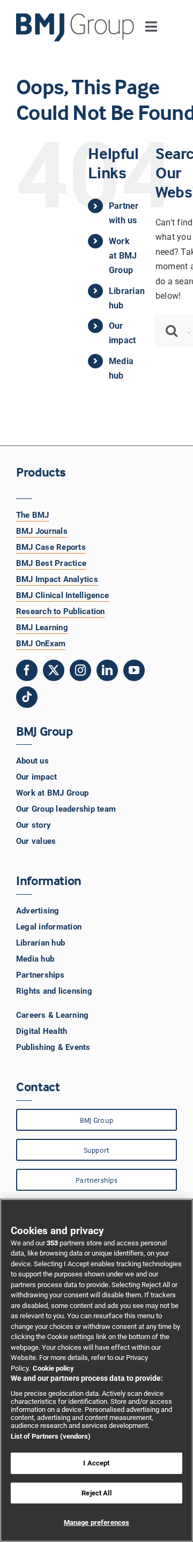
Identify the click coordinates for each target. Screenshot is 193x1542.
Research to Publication (60, 611)
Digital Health (41, 1031)
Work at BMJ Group (123, 255)
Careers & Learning (52, 1015)
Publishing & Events (53, 1047)
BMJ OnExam (40, 643)
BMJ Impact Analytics (57, 579)
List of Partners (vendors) (51, 1436)
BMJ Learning (42, 627)
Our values (36, 841)
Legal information (48, 927)
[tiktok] (27, 697)
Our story (33, 825)
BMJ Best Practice (51, 563)
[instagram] (80, 670)
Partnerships (40, 975)
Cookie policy (53, 1368)
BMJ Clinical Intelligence (62, 595)
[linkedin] (107, 670)
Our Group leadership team (66, 809)
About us (32, 761)
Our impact (36, 777)
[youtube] (134, 670)
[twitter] (53, 670)
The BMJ (32, 515)
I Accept (96, 1463)
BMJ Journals (42, 531)
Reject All (96, 1493)
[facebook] (27, 670)
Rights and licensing (54, 991)
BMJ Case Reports (51, 547)
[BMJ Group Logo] (75, 17)
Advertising (38, 911)
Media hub (35, 959)
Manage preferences (96, 1522)
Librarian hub (40, 943)
